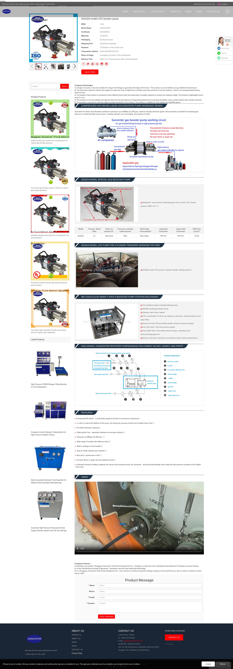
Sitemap (170, 644)
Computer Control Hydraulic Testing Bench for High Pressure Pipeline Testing (48, 433)
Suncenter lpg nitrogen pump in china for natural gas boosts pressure (49, 189)
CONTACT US (174, 637)
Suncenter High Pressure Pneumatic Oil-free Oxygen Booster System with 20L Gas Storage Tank (49, 529)
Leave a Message (106, 616)
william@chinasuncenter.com (133, 641)
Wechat (223, 53)
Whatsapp (224, 58)
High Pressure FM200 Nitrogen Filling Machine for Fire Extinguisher (49, 385)
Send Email (225, 48)
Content (90, 603)
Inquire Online (89, 72)
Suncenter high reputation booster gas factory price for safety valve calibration (48, 331)
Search (64, 86)
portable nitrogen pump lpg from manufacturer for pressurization (50, 236)
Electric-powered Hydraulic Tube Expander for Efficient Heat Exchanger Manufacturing (48, 481)
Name (91, 585)
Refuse (222, 664)
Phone (91, 591)
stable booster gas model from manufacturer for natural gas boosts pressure (49, 141)
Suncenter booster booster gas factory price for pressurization (49, 284)
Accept (208, 664)
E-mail (91, 597)
